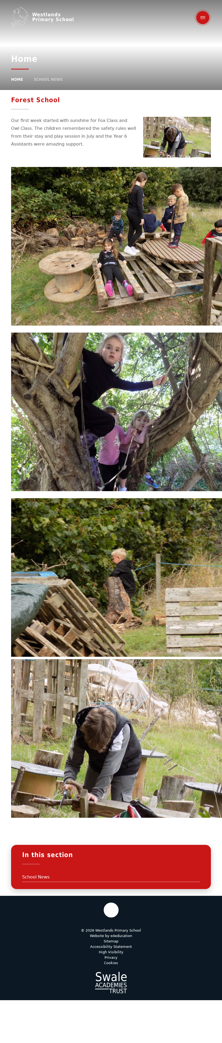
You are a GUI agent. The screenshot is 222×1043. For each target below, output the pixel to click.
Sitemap (111, 941)
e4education (121, 936)
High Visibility (111, 952)
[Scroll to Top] (111, 910)
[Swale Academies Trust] (111, 982)
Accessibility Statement (111, 947)
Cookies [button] (111, 963)
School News (48, 79)
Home (17, 79)
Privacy (111, 957)
